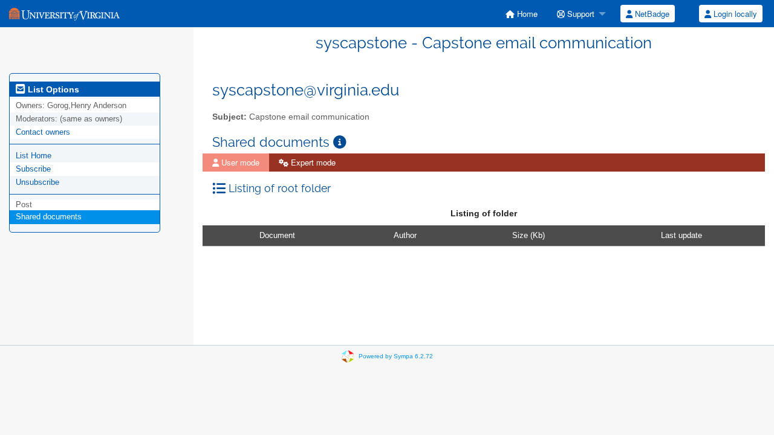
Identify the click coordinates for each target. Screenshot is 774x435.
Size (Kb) (528, 235)
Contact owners (43, 132)
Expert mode (312, 162)
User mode (239, 162)
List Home (33, 155)
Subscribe (33, 168)
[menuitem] (521, 13)
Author (405, 235)
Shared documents (49, 216)
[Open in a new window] (339, 142)
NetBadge (651, 13)
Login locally (734, 13)
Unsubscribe (37, 182)
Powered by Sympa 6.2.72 (396, 356)
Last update (681, 235)
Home (526, 13)
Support (579, 13)
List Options (52, 89)
